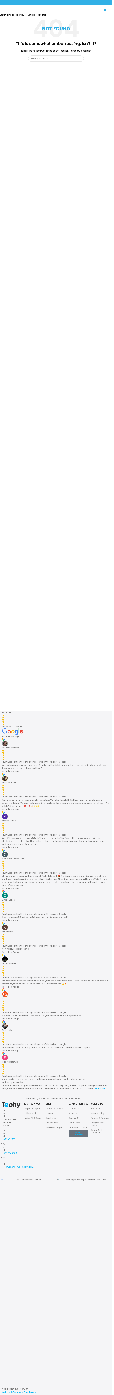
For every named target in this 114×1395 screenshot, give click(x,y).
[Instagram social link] (56, 3)
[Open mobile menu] (3, 9)
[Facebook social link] (52, 3)
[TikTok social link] (59, 3)
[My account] (108, 9)
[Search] (102, 9)
